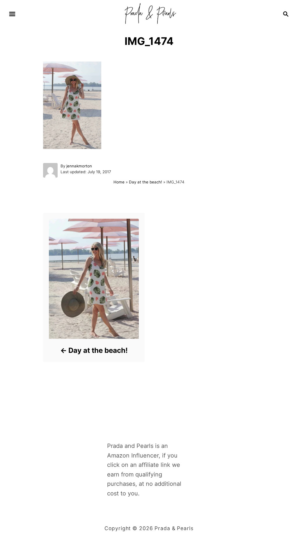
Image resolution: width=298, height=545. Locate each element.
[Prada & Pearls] (149, 13)
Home (119, 182)
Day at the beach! (145, 182)
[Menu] (12, 14)
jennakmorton (79, 166)
